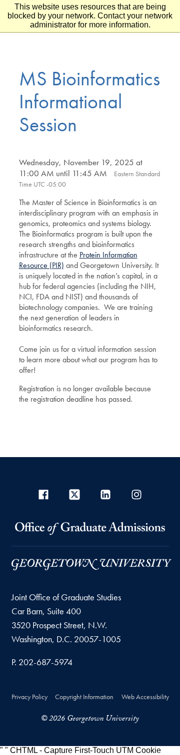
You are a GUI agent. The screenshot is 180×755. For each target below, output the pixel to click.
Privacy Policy (30, 696)
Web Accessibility (145, 696)
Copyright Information (84, 696)
